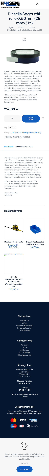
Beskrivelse (8, 146)
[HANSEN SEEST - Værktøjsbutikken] (10, 4)
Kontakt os (24, 320)
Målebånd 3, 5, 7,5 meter (13, 242)
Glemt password (24, 355)
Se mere (24, 463)
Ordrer (24, 347)
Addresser (24, 350)
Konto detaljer (24, 352)
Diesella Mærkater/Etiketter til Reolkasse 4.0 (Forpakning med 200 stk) (13, 281)
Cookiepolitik (24, 330)
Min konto (24, 345)
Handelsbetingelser (24, 325)
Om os (24, 323)
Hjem (11, 28)
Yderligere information (24, 146)
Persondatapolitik (24, 328)
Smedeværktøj (35, 132)
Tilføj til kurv (31, 119)
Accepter (24, 469)
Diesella (32, 28)
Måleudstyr (24, 132)
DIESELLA (12, 128)
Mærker (21, 28)
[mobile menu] (45, 4)
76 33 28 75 (26, 376)
